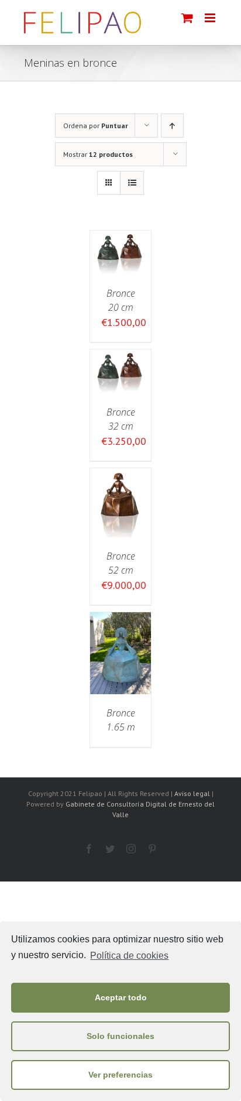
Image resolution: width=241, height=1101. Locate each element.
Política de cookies (129, 956)
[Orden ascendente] (172, 126)
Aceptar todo (121, 997)
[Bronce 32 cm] (120, 357)
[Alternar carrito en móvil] (187, 18)
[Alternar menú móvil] (211, 18)
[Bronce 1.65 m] (120, 620)
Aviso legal (192, 793)
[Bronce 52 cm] (120, 476)
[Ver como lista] (131, 183)
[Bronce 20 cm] (120, 238)
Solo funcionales (120, 1036)
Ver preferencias (120, 1074)
